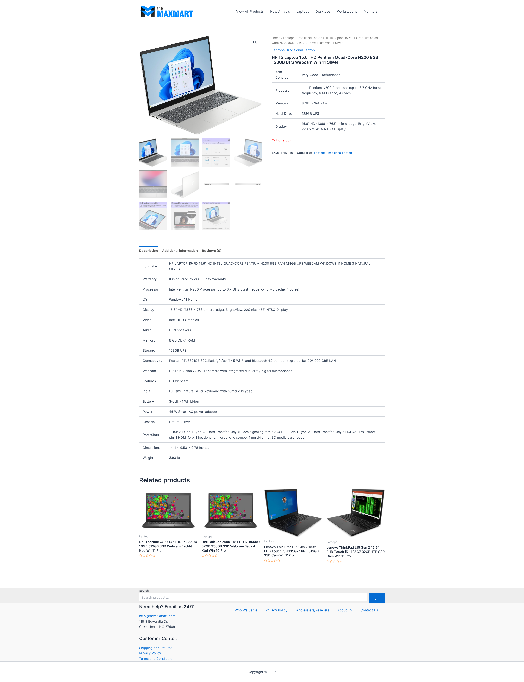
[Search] (377, 598)
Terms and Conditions (156, 659)
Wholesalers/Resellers (312, 610)
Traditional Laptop (309, 38)
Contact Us (369, 610)
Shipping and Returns (155, 648)
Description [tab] (148, 251)
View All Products (250, 11)
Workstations (347, 11)
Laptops (302, 11)
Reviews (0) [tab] (212, 251)
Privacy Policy (150, 653)
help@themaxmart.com (157, 616)
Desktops (323, 11)
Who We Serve (246, 610)
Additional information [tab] (180, 251)
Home (276, 38)
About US (344, 610)
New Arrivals (280, 11)
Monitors (370, 11)
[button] (255, 42)
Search (144, 590)
